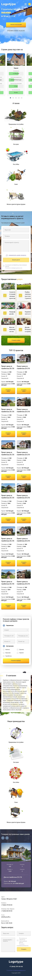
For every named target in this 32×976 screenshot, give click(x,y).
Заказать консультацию (16, 24)
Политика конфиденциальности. (13, 268)
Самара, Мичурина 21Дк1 (9, 899)
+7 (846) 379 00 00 (6, 905)
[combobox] (16, 630)
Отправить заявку (16, 340)
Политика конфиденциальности (16, 970)
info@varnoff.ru (5, 917)
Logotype (8, 4)
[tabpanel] (16, 22)
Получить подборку (16, 660)
